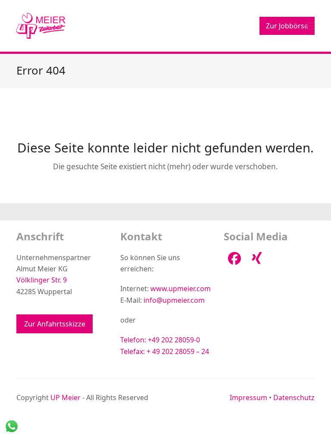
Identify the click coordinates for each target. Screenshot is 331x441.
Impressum (248, 397)
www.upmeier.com (180, 288)
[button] (310, 25)
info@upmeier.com (174, 300)
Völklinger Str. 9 (41, 280)
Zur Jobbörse (287, 26)
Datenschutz (294, 397)
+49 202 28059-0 (174, 340)
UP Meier (65, 397)
